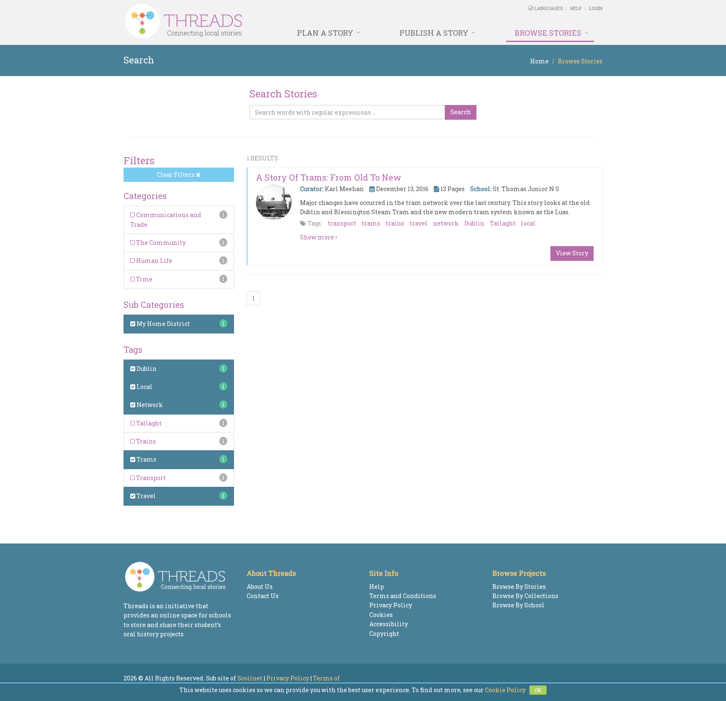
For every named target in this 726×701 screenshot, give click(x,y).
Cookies (381, 615)
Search (460, 112)
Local (144, 387)
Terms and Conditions (402, 596)
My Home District (162, 324)
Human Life (153, 261)
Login (595, 8)
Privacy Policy (390, 605)
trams (371, 223)
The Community (160, 243)
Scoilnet (250, 678)
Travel (145, 496)
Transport (150, 478)
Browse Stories (548, 33)
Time (144, 279)
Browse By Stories (519, 587)
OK (538, 690)
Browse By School (518, 605)
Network (149, 405)
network (446, 223)
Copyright (384, 634)
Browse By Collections (525, 596)
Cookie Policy (505, 690)
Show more (317, 237)
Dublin (146, 369)
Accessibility (388, 624)
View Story (572, 253)
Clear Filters (176, 175)
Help (575, 8)
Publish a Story (434, 33)
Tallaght (148, 423)
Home (539, 61)
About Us (260, 587)
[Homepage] (272, 21)
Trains (145, 441)
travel (419, 223)
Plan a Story (325, 33)
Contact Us (263, 596)
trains (395, 223)
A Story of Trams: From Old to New (328, 177)
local (528, 223)
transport (342, 223)
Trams (145, 459)
